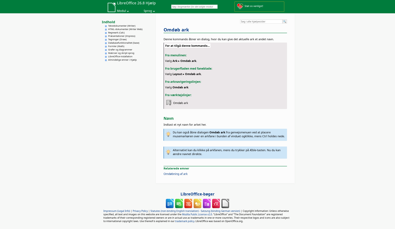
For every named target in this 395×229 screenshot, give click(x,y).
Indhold (108, 21)
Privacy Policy (140, 211)
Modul (121, 11)
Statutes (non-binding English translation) (174, 211)
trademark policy (184, 221)
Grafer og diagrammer (120, 49)
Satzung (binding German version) (220, 211)
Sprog (148, 11)
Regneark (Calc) (116, 32)
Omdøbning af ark (176, 174)
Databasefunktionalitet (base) (123, 42)
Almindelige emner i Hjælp (122, 59)
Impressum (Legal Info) (116, 211)
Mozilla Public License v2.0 (197, 214)
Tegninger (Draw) (117, 39)
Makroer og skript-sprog (121, 52)
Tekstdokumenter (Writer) (121, 25)
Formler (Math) (116, 46)
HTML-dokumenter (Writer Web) (125, 29)
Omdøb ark (176, 30)
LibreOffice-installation (120, 56)
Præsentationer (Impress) (121, 35)
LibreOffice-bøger (197, 194)
